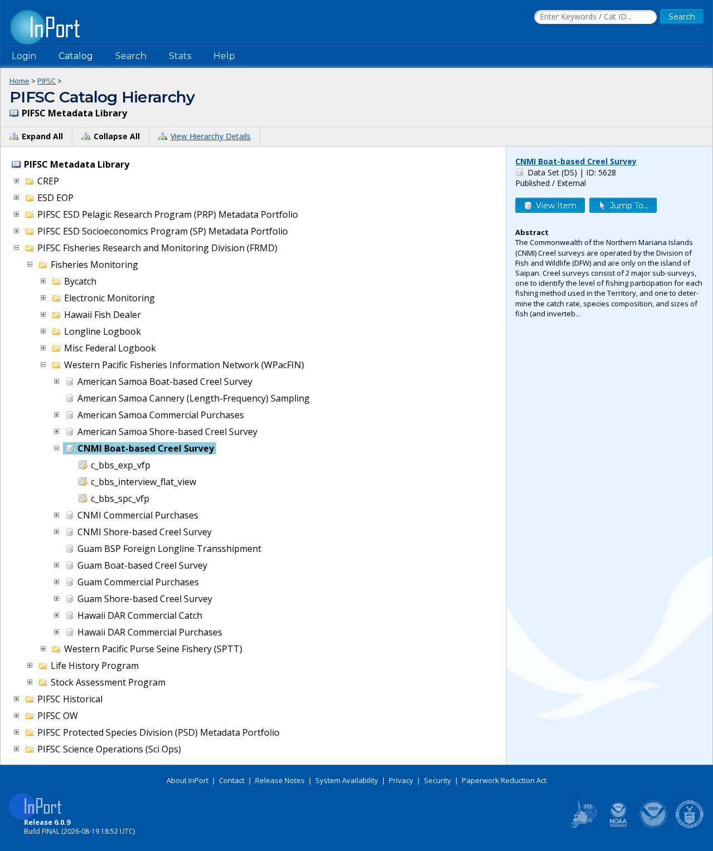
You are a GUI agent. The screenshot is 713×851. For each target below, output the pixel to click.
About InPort (187, 780)
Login (24, 56)
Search (130, 56)
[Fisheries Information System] (582, 826)
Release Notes (280, 780)
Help (224, 56)
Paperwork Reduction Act (504, 780)
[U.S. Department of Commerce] (689, 826)
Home (19, 81)
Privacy (401, 780)
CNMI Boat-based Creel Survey (576, 161)
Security (437, 780)
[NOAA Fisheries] (618, 826)
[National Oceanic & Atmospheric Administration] (653, 826)
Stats (180, 56)
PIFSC (46, 81)
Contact (232, 780)
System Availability (346, 780)
